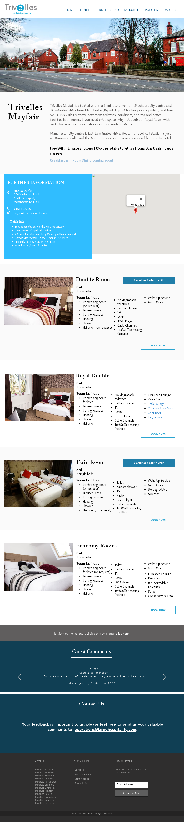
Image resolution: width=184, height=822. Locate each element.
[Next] (164, 55)
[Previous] (20, 55)
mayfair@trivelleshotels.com (30, 213)
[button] (85, 9)
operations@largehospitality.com (105, 729)
